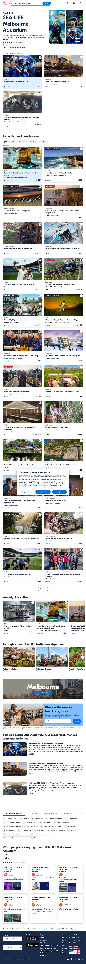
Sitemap (42, 955)
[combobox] (26, 3)
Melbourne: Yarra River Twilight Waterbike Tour (41, 898)
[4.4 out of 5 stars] (8, 42)
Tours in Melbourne (51, 929)
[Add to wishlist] (40, 57)
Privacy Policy (43, 943)
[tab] (14, 813)
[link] (22, 72)
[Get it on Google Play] (32, 938)
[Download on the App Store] (32, 945)
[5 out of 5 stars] (15, 871)
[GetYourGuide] (5, 3)
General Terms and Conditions (48, 948)
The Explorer (64, 952)
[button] (22, 72)
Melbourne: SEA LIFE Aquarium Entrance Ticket (13, 868)
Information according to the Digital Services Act (49, 952)
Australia (10, 929)
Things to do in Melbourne (36, 929)
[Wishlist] (67, 3)
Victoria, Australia (21, 929)
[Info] (24, 53)
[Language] (74, 3)
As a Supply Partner (74, 937)
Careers (64, 940)
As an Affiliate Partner (75, 943)
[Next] (83, 657)
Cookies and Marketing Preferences (49, 945)
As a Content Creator (74, 940)
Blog (63, 943)
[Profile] (80, 3)
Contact (42, 937)
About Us (64, 937)
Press (63, 945)
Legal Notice (43, 940)
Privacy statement (26, 729)
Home (4, 929)
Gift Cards (64, 948)
